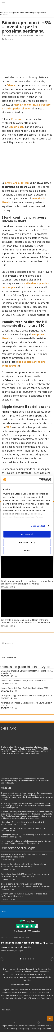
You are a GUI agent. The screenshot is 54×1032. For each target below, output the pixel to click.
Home (2, 12)
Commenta (9, 39)
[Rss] (14, 1022)
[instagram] (32, 1022)
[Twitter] (20, 1022)
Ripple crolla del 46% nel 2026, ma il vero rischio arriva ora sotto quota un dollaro (24, 865)
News (41, 35)
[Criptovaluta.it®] (27, 4)
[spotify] (35, 1022)
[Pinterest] (23, 1022)
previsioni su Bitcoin (17, 182)
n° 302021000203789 (20, 974)
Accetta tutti (27, 534)
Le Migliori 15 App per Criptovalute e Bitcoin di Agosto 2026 (26, 695)
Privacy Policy (24, 1028)
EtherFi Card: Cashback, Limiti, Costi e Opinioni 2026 (23, 681)
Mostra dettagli (38, 526)
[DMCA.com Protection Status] (31, 1010)
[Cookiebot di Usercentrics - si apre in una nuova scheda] (39, 479)
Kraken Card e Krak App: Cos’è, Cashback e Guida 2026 (24, 688)
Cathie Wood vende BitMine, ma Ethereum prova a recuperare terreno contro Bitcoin (25, 875)
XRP (8, 427)
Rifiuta (27, 550)
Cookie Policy (36, 1028)
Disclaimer (47, 1028)
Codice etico (30, 1026)
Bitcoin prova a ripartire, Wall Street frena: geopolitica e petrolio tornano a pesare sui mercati (25, 885)
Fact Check (41, 1026)
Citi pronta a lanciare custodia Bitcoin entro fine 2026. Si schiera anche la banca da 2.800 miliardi (25, 621)
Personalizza (25, 542)
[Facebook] (17, 1022)
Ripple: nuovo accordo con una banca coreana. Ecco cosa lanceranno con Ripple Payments (27, 582)
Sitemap (14, 1028)
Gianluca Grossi (10, 35)
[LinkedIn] (26, 1022)
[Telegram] (39, 1022)
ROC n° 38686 (34, 995)
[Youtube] (29, 1022)
